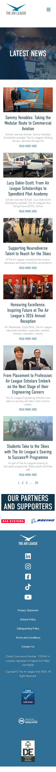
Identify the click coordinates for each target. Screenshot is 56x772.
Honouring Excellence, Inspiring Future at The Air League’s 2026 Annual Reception (28, 313)
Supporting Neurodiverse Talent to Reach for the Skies (28, 250)
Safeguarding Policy (28, 628)
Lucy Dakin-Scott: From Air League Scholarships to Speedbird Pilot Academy (28, 188)
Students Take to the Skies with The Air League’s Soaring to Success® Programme (28, 452)
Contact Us (28, 646)
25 (36, 482)
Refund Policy (28, 619)
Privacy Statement (28, 610)
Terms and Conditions (28, 637)
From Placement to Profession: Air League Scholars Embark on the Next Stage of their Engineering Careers (28, 384)
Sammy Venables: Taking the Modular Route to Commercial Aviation (28, 123)
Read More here (28, 146)
